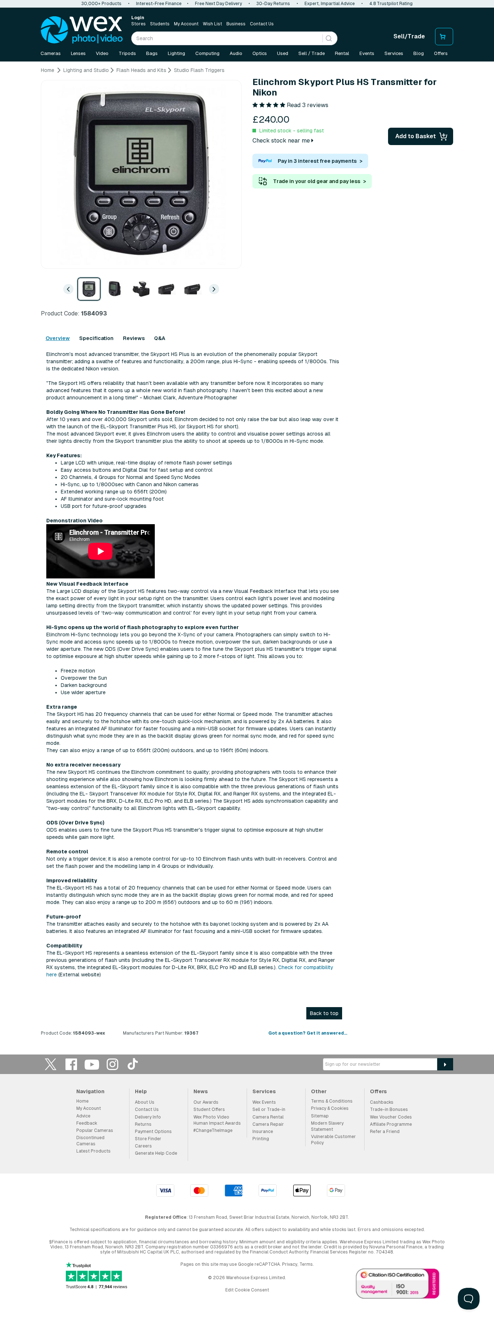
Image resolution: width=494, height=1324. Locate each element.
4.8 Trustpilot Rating (391, 3)
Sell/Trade (409, 36)
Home (82, 1101)
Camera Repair (268, 1124)
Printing (260, 1138)
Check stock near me (281, 140)
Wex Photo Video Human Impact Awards (217, 1120)
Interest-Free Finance (159, 3)
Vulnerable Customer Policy (333, 1139)
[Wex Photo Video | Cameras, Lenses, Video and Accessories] (82, 30)
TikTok (133, 1064)
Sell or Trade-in (268, 1109)
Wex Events (264, 1102)
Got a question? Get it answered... (307, 1033)
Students (160, 23)
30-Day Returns (273, 3)
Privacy (289, 1264)
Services (393, 53)
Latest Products (93, 1151)
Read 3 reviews (307, 105)
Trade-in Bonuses (389, 1109)
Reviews (134, 338)
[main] (247, 554)
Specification (96, 338)
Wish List (212, 23)
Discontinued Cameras (90, 1140)
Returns (143, 1124)
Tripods (127, 53)
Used (282, 53)
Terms (306, 1264)
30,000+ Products (101, 3)
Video (102, 53)
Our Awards (205, 1102)
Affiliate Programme (391, 1124)
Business (236, 23)
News (200, 1091)
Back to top (324, 1013)
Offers (441, 53)
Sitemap (320, 1116)
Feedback (86, 1123)
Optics (259, 53)
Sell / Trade (311, 53)
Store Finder (148, 1138)
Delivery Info (148, 1117)
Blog (418, 53)
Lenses (78, 53)
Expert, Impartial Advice (330, 3)
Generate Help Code (156, 1153)
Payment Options (153, 1131)
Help (141, 1091)
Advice (83, 1116)
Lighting (176, 53)
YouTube (92, 1064)
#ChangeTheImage (213, 1130)
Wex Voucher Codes (391, 1117)
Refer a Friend (385, 1131)
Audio (236, 53)
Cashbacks (381, 1102)
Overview (58, 338)
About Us (144, 1102)
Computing (207, 53)
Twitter (51, 1064)
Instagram (112, 1064)
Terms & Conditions (332, 1101)
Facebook (71, 1064)
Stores (138, 23)
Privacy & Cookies (330, 1108)
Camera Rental (268, 1117)
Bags (152, 53)
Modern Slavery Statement (327, 1126)
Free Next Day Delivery (218, 3)
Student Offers (209, 1109)
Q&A (159, 338)
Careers (143, 1146)
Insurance (262, 1131)
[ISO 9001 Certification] (398, 1285)
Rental (342, 53)
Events (366, 53)
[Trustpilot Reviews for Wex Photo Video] (96, 1276)
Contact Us (262, 23)
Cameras (51, 53)
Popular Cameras (94, 1130)
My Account (186, 23)
